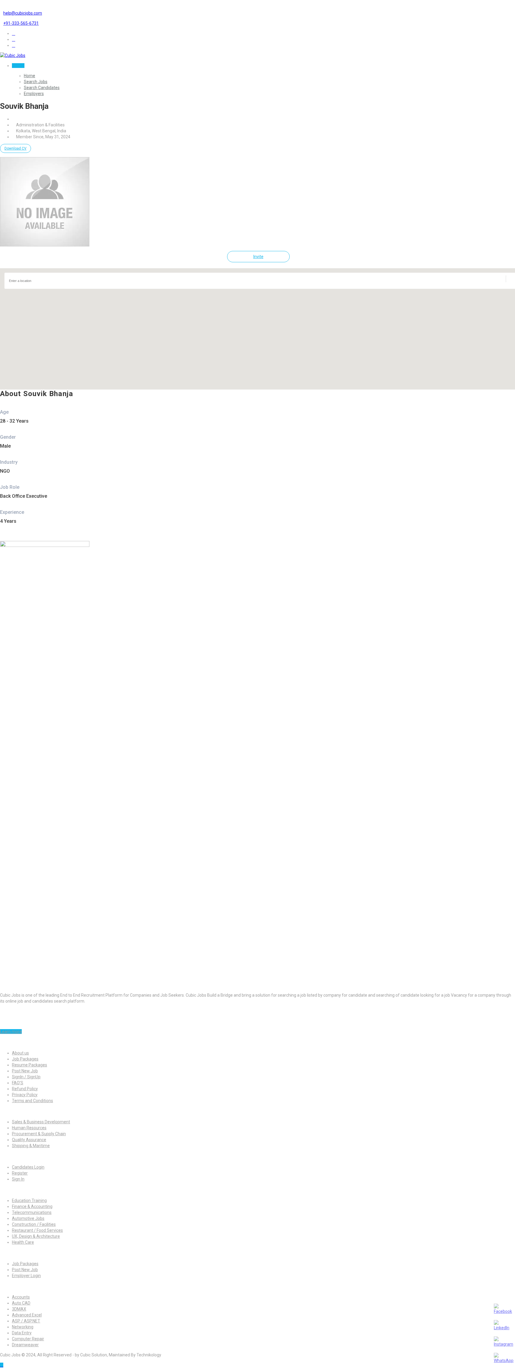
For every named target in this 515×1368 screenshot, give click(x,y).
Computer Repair (28, 1338)
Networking (22, 1326)
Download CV (15, 148)
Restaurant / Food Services (37, 1230)
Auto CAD (21, 1303)
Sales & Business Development (41, 1121)
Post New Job (25, 1070)
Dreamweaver (25, 1344)
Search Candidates (42, 87)
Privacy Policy (25, 1094)
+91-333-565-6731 (21, 23)
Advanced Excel (27, 1315)
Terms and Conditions (32, 1100)
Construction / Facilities (34, 1224)
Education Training (29, 1200)
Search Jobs (35, 81)
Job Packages (25, 1059)
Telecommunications (32, 1212)
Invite (258, 256)
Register (20, 1173)
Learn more (11, 1031)
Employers (34, 93)
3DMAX (19, 1309)
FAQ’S (17, 1082)
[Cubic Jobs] (12, 55)
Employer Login (26, 1275)
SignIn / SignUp (26, 1076)
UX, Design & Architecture (36, 1236)
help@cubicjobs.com (22, 13)
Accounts (21, 1297)
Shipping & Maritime (31, 1145)
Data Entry (22, 1332)
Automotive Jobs (28, 1218)
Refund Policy (25, 1088)
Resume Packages (29, 1065)
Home (29, 75)
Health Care (23, 1242)
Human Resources (29, 1127)
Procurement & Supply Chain (39, 1133)
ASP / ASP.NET (26, 1321)
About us (20, 1053)
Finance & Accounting (32, 1206)
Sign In (18, 65)
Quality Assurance (29, 1139)
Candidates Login (28, 1167)
